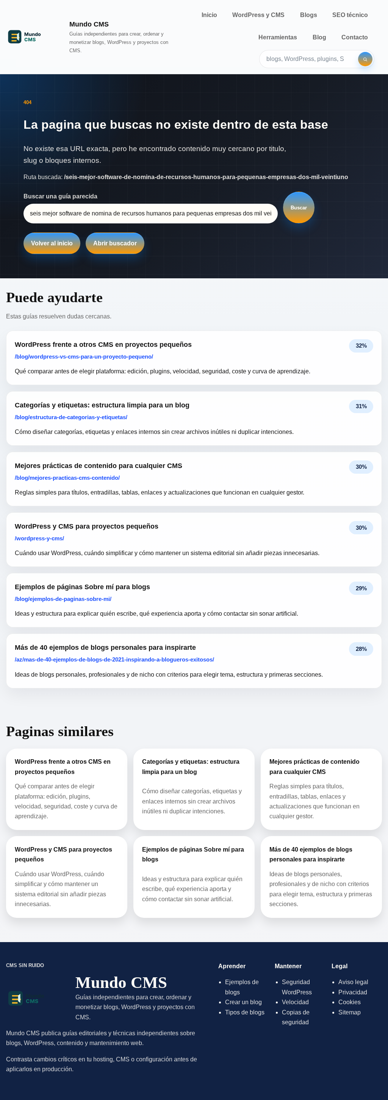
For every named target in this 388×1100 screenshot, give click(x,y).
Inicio (209, 15)
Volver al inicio (52, 243)
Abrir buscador (115, 243)
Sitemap (349, 1012)
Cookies (349, 1002)
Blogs (308, 15)
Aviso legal (353, 982)
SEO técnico (350, 15)
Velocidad (295, 1002)
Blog (319, 37)
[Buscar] (365, 59)
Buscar (299, 208)
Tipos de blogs (244, 1012)
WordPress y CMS (258, 15)
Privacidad (352, 992)
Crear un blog (243, 1002)
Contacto (354, 37)
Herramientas (277, 37)
